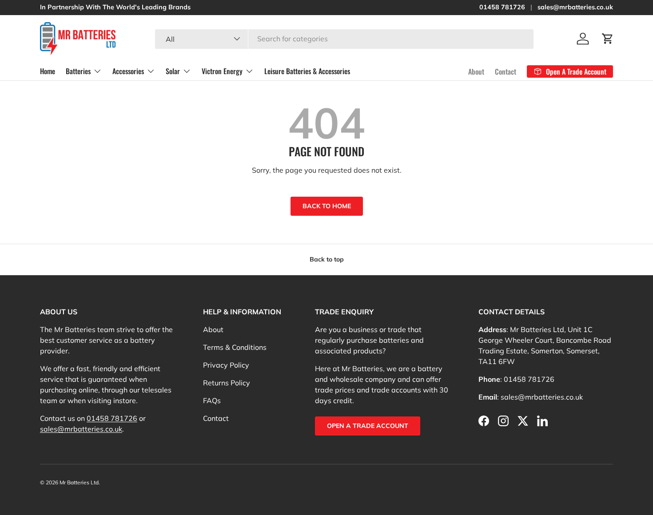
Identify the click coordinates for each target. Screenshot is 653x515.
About (476, 71)
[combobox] (344, 38)
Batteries (78, 71)
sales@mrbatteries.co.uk (575, 7)
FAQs (212, 400)
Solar (173, 71)
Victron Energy (222, 71)
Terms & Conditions (235, 347)
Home (47, 71)
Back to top (327, 259)
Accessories (128, 71)
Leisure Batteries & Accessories (307, 71)
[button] (607, 38)
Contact (505, 71)
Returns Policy (226, 382)
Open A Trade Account (367, 426)
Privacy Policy (226, 364)
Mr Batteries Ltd (79, 482)
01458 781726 (502, 7)
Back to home (327, 206)
